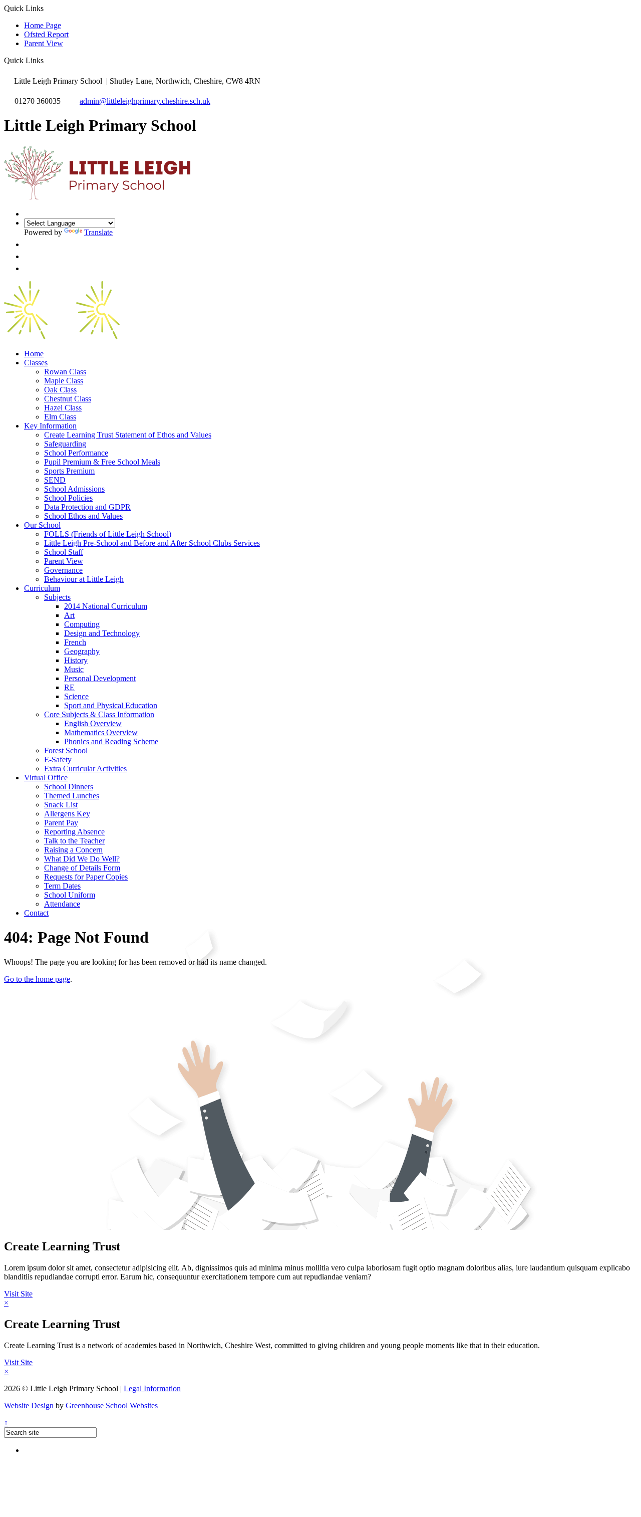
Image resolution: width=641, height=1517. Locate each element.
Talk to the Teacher (74, 840)
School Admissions (74, 489)
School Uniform (69, 895)
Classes (36, 362)
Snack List (61, 804)
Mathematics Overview (101, 732)
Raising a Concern (73, 849)
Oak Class (60, 389)
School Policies (68, 498)
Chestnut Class (67, 398)
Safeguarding (65, 444)
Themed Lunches (71, 795)
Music (74, 669)
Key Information (50, 425)
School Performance (76, 453)
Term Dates (62, 886)
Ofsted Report (46, 34)
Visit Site (18, 1293)
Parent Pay (61, 822)
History (76, 660)
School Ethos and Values (83, 516)
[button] (47, 60)
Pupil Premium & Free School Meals (102, 462)
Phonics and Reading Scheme (111, 741)
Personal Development (100, 678)
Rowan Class (65, 371)
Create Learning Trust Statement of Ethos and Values (127, 434)
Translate (98, 232)
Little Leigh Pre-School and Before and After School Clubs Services (152, 543)
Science (76, 696)
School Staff (63, 552)
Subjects (57, 597)
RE (69, 687)
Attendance (62, 904)
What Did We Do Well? (82, 858)
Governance (63, 570)
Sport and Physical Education (110, 705)
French (75, 642)
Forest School (66, 750)
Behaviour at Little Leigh (84, 579)
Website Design (29, 1405)
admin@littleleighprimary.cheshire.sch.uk (145, 101)
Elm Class (60, 416)
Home (34, 353)
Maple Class (63, 380)
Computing (82, 624)
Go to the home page (37, 979)
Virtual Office (46, 777)
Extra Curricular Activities (85, 768)
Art (69, 615)
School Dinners (68, 786)
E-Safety (58, 759)
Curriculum (42, 588)
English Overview (93, 723)
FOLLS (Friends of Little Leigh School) (107, 534)
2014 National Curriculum (105, 606)
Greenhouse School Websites (112, 1405)
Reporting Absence (74, 831)
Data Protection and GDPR (87, 507)
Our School (42, 525)
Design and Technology (102, 633)
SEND (55, 480)
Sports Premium (69, 471)
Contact (36, 913)
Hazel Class (63, 407)
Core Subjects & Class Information (99, 714)
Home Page (42, 25)
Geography (82, 651)
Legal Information (152, 1388)
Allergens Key (67, 813)
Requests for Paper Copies (86, 877)
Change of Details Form (82, 867)
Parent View (43, 43)
